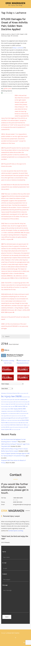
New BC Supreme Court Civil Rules (15, 415)
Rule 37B (6, 427)
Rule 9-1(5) (11, 422)
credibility (23, 399)
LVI (8, 413)
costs (17, 399)
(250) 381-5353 (17, 502)
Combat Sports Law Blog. (15, 530)
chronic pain (10, 399)
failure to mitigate (5, 404)
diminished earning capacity (8, 401)
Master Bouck (14, 413)
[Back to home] (15, 4)
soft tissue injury (16, 429)
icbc (12, 406)
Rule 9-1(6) (18, 422)
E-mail (4, 563)
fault (13, 404)
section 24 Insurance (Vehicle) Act (17, 427)
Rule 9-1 (4, 422)
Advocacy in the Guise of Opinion (10, 393)
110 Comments (14, 35)
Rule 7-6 (12, 420)
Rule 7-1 (6, 420)
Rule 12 (10, 425)
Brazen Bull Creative (13, 633)
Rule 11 (25, 422)
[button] (15, 638)
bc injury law (11, 396)
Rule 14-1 (22, 425)
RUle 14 (16, 425)
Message (5, 585)
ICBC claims (20, 406)
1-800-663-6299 (18, 498)
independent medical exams (8, 411)
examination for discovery (22, 401)
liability (19, 411)
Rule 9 (25, 420)
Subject (4, 574)
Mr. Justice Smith (23, 413)
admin (8, 34)
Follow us (6, 350)
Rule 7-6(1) (18, 420)
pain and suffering (18, 418)
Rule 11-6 (4, 425)
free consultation (5, 406)
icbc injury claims (18, 409)
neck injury (4, 415)
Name (4, 551)
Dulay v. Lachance (18, 47)
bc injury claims (24, 393)
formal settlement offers (22, 404)
